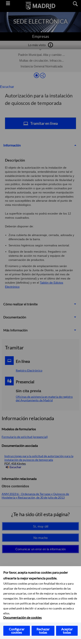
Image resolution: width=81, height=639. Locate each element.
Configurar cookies (17, 630)
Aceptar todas (67, 630)
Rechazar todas (43, 630)
